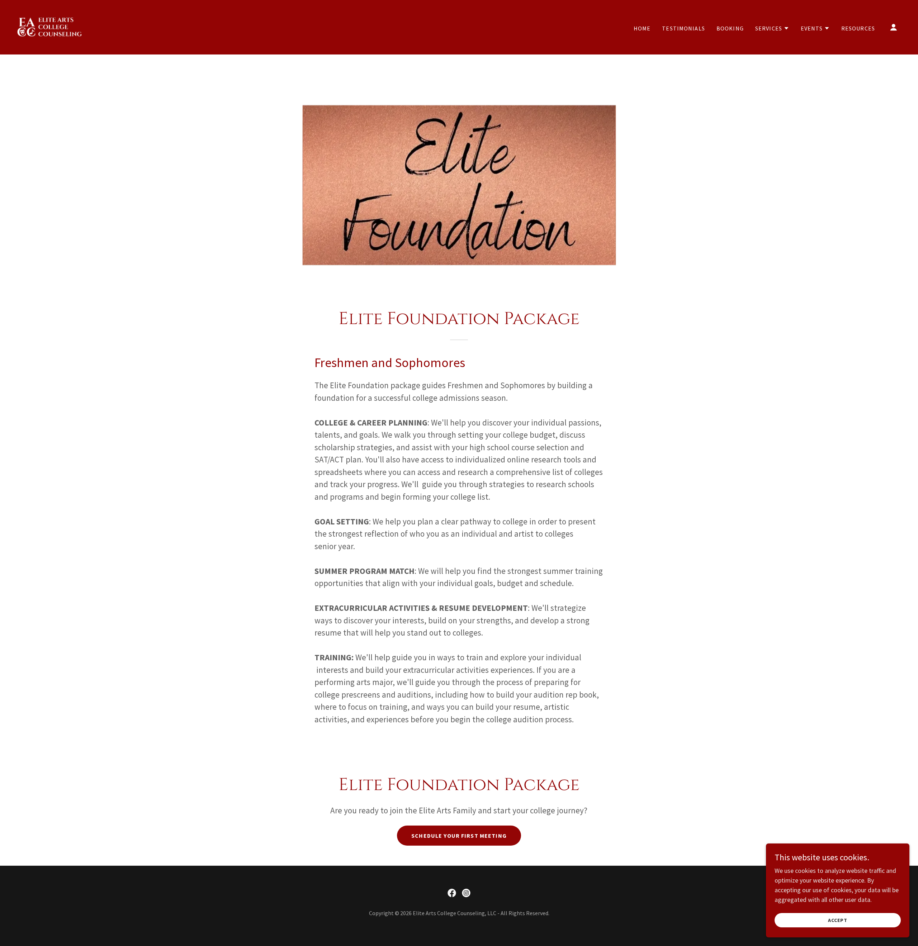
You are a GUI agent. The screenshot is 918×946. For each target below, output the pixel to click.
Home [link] (642, 28)
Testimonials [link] (683, 28)
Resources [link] (858, 28)
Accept (837, 920)
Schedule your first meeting (459, 835)
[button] (772, 28)
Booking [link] (730, 28)
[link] (50, 26)
